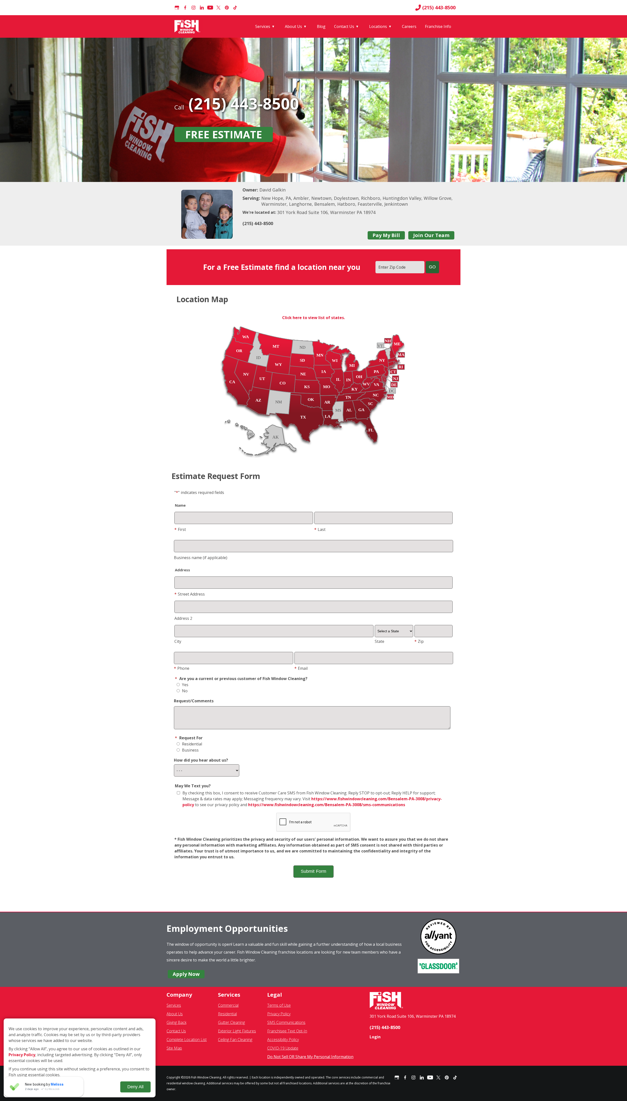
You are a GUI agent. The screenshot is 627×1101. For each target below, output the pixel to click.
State (379, 641)
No (184, 691)
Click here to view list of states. (313, 317)
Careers (409, 26)
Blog (321, 26)
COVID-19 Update (282, 1048)
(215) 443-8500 (439, 8)
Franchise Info (438, 26)
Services (262, 26)
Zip (419, 641)
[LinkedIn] (202, 8)
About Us (293, 26)
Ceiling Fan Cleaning (235, 1039)
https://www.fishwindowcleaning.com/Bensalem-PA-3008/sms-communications (326, 804)
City (177, 641)
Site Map (174, 1048)
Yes (184, 684)
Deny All (135, 1086)
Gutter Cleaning (231, 1022)
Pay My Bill (386, 235)
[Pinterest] (227, 8)
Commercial (228, 1005)
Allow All (24, 1086)
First (180, 529)
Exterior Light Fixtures (237, 1031)
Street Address (189, 594)
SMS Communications (286, 1022)
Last (320, 529)
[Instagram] (193, 8)
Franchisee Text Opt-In (287, 1031)
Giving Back (176, 1022)
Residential (191, 744)
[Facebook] (185, 8)
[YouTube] (210, 8)
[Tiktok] (235, 8)
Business (190, 750)
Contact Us (344, 26)
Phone (181, 668)
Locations (378, 26)
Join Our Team (431, 235)
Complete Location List (187, 1039)
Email (301, 668)
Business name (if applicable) (200, 557)
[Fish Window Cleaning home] (188, 26)
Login (375, 1037)
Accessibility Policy (283, 1039)
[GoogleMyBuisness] (177, 8)
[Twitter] (218, 8)
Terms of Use (279, 1005)
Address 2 (183, 618)
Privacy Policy (278, 1014)
